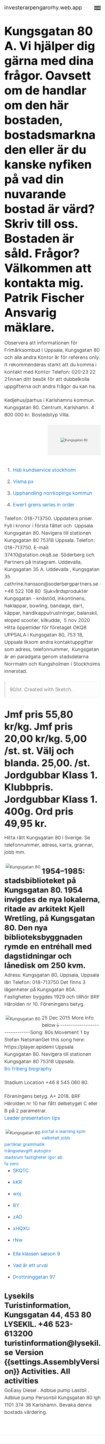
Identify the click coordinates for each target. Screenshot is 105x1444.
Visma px (23, 481)
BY (16, 1205)
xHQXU (21, 1228)
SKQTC (21, 1170)
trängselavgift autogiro (27, 1150)
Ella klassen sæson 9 (36, 1254)
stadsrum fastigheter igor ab (33, 1157)
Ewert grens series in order (44, 504)
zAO (17, 1217)
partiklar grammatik (24, 1144)
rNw (18, 1240)
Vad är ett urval (30, 1265)
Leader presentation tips (32, 1118)
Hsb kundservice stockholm (44, 470)
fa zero (11, 1163)
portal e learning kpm (64, 1131)
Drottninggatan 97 (34, 1277)
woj (17, 1193)
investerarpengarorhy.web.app (43, 7)
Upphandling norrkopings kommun (52, 493)
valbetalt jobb (56, 1137)
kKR (17, 1182)
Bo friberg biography (28, 1068)
